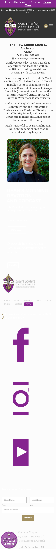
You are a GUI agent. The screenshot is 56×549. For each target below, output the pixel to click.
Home (7, 301)
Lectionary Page (17, 536)
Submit (28, 517)
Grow (38, 301)
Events (7, 304)
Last (31, 505)
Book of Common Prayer (22, 532)
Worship (28, 301)
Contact (18, 304)
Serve (48, 301)
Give (28, 304)
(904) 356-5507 (14, 317)
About (17, 301)
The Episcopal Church (32, 540)
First (4, 505)
